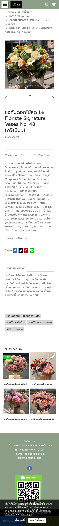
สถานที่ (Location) (34, 226)
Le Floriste (21, 238)
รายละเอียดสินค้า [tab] (16, 268)
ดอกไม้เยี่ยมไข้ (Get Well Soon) (23, 183)
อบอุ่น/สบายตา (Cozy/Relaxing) (34, 207)
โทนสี (47, 211)
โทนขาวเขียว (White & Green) (22, 215)
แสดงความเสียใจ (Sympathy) (27, 185)
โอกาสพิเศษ (34, 195)
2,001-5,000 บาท (31, 211)
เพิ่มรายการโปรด (17, 155)
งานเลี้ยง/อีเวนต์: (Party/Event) (28, 228)
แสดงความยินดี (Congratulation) (21, 193)
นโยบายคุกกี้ (26, 514)
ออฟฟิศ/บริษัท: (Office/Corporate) (27, 216)
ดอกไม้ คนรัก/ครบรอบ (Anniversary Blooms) (23, 165)
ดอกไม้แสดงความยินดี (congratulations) (29, 169)
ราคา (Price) (12, 211)
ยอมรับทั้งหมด (37, 520)
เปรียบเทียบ (42, 155)
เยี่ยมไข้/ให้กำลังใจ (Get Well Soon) (28, 197)
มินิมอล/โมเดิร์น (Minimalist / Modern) (27, 201)
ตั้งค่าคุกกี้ (20, 520)
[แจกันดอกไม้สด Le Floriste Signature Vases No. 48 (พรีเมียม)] (29, 64)
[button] (46, 4)
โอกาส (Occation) (38, 179)
